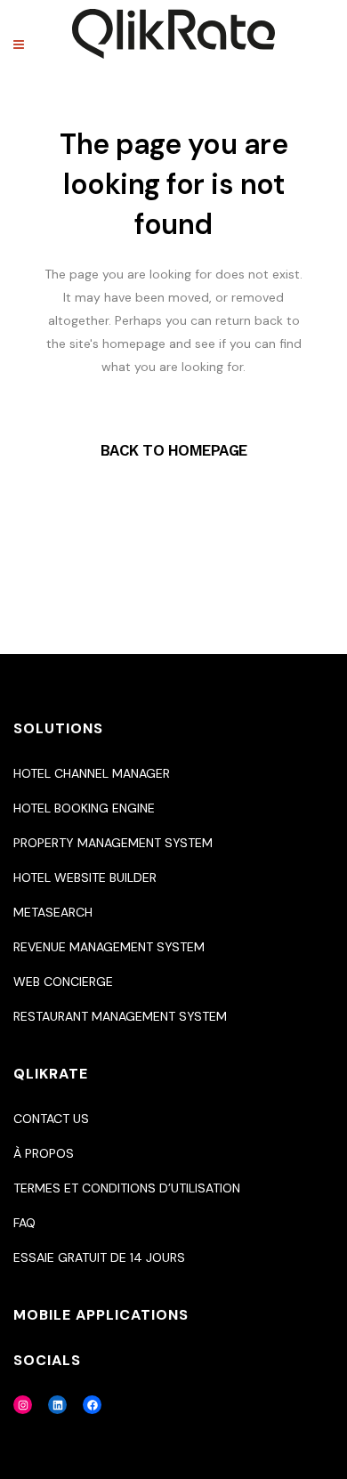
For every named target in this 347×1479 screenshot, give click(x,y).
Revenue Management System (109, 947)
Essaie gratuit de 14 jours (99, 1257)
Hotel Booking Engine (84, 808)
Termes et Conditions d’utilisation (126, 1188)
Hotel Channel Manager (91, 773)
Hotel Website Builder (85, 877)
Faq (24, 1223)
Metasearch (53, 912)
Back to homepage (174, 450)
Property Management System (113, 843)
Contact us (51, 1119)
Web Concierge (63, 982)
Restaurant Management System (120, 1016)
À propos (43, 1153)
